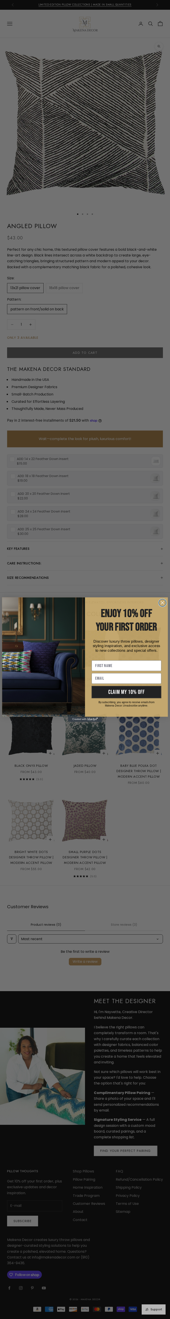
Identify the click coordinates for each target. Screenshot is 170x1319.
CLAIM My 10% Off (126, 692)
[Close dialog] (162, 603)
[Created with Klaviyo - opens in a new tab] (85, 719)
